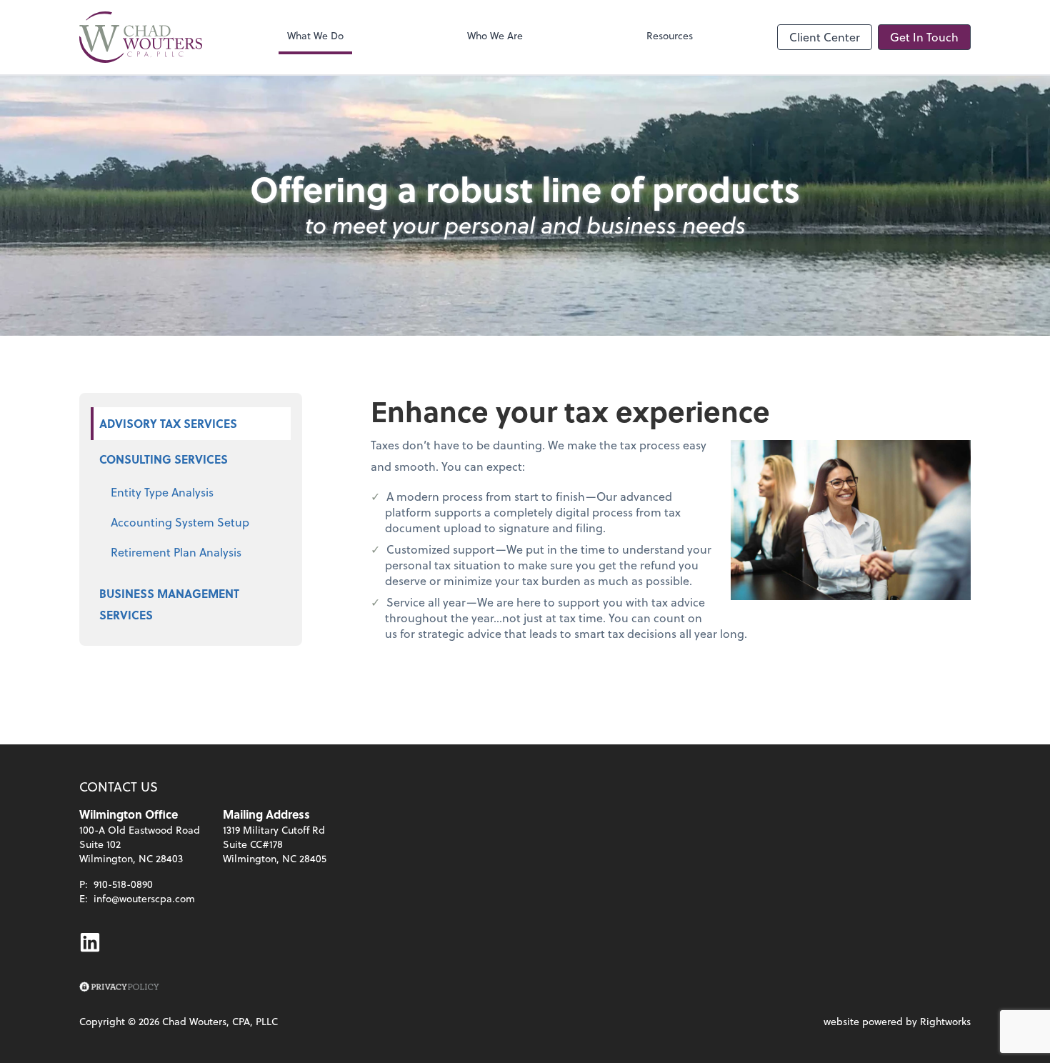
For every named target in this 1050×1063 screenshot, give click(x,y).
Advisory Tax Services (168, 423)
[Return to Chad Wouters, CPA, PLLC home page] (140, 37)
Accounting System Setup (180, 522)
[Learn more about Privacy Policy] (119, 987)
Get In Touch (924, 37)
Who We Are (495, 35)
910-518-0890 (123, 884)
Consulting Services (163, 459)
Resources (669, 35)
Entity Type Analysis (162, 492)
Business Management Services (169, 604)
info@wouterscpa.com (144, 898)
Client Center (824, 37)
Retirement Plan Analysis (176, 552)
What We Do (315, 35)
